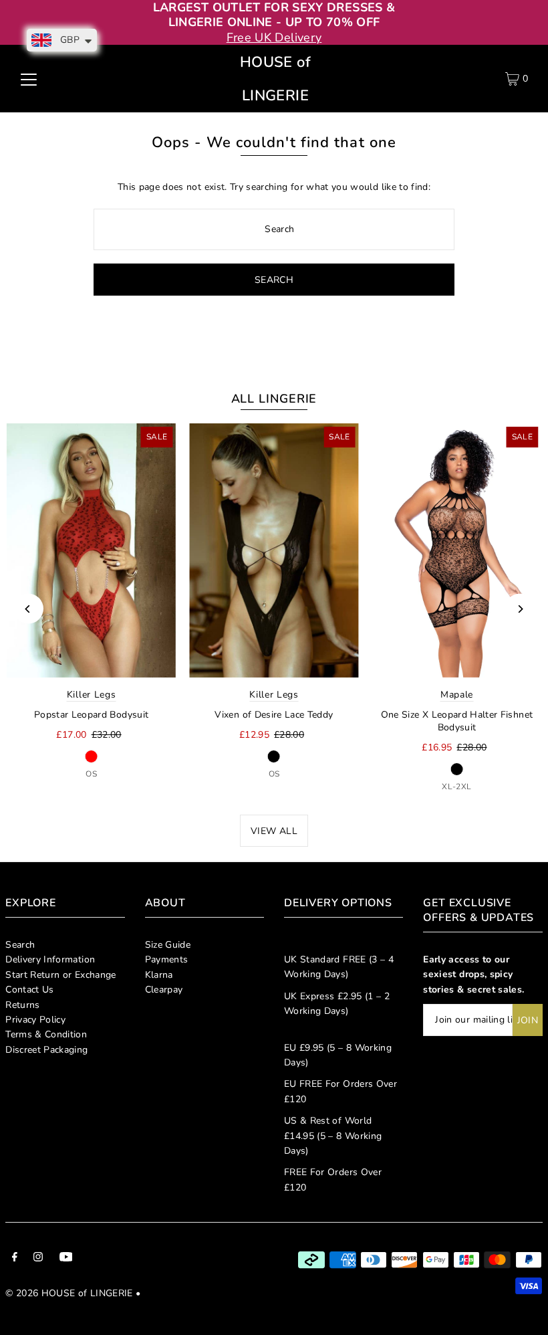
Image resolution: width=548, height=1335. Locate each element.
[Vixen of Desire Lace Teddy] (273, 550)
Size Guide (168, 944)
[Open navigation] (28, 79)
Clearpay (164, 989)
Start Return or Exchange (60, 974)
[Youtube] (66, 1258)
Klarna (159, 974)
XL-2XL (456, 786)
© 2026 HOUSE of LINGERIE (68, 1293)
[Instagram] (38, 1258)
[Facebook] (14, 1258)
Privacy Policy (35, 1019)
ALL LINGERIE (274, 399)
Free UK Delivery (274, 37)
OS (91, 773)
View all (274, 831)
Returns (22, 1005)
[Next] (520, 609)
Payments (166, 959)
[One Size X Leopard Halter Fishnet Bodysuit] (456, 550)
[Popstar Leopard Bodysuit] (91, 550)
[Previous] (28, 609)
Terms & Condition (46, 1034)
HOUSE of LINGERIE (275, 79)
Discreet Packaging (46, 1049)
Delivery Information (50, 959)
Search (20, 944)
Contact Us (29, 989)
